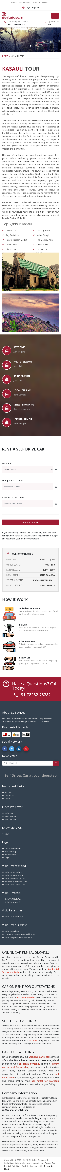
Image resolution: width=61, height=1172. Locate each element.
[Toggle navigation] (55, 16)
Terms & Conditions (13, 848)
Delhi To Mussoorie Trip (15, 878)
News (7, 834)
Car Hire (33, 1040)
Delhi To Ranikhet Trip (14, 875)
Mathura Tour (10, 819)
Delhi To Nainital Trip (13, 872)
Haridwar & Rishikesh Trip (16, 881)
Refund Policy (10, 854)
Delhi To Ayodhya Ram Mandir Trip (19, 937)
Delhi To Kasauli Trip (13, 902)
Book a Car (29, 522)
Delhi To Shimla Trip (13, 899)
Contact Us (9, 795)
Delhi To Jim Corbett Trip (15, 884)
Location (6, 463)
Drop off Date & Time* (13, 497)
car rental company (29, 1064)
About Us (8, 792)
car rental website (25, 997)
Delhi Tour (9, 813)
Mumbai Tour (10, 816)
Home (5, 56)
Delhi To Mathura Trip (14, 931)
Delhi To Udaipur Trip (14, 916)
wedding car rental (39, 1057)
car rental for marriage (45, 1081)
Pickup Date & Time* (12, 480)
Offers (7, 798)
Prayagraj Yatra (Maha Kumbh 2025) (20, 934)
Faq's (7, 857)
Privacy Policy (10, 851)
